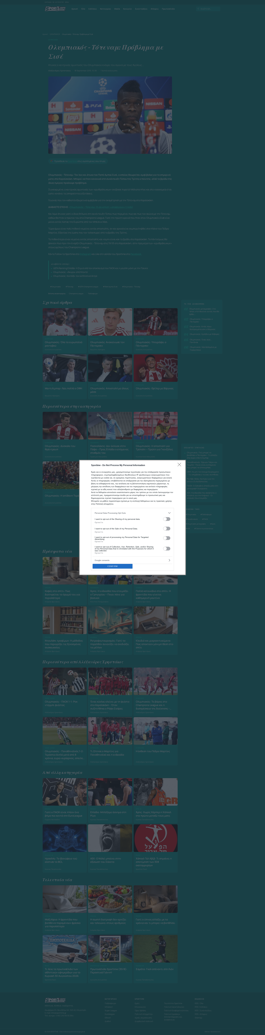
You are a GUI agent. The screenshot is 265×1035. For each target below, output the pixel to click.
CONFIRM (113, 566)
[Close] (180, 465)
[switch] (166, 519)
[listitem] (132, 512)
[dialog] (132, 517)
